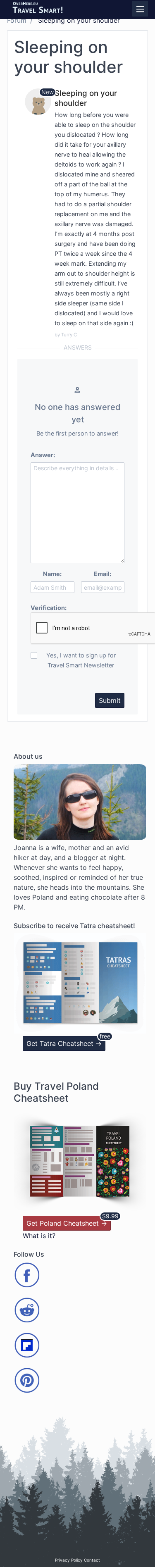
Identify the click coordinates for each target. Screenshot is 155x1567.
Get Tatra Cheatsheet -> (64, 1043)
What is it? (39, 1235)
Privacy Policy (69, 1559)
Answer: (43, 454)
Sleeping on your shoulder (86, 98)
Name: (52, 573)
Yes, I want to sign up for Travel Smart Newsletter (81, 660)
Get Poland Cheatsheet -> (66, 1223)
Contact (92, 1559)
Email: (102, 573)
